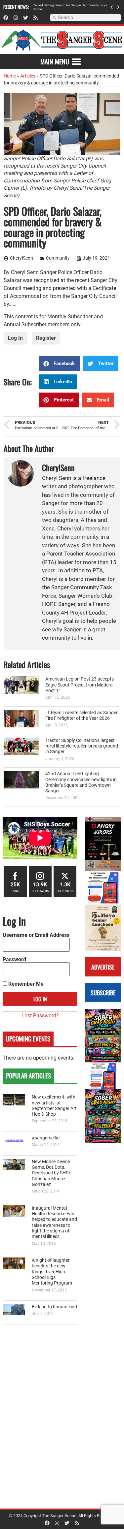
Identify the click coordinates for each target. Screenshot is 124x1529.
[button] (111, 7)
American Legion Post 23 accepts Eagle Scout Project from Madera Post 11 (79, 684)
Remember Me (25, 984)
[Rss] (35, 17)
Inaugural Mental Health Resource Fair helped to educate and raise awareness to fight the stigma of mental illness (54, 1222)
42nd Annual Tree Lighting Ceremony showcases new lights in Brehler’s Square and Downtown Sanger (81, 782)
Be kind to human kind (54, 1307)
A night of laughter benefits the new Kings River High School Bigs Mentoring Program (52, 1272)
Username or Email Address (36, 935)
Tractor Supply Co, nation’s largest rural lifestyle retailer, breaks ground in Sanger (81, 746)
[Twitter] (25, 17)
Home (10, 76)
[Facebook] (5, 17)
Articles (27, 76)
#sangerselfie (46, 1138)
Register (46, 338)
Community (58, 258)
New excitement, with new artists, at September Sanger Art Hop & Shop (54, 1105)
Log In (15, 338)
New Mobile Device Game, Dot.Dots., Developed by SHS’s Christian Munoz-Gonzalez (51, 1173)
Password (14, 959)
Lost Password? (40, 1015)
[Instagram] (15, 17)
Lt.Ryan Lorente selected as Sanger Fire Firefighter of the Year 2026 (81, 715)
